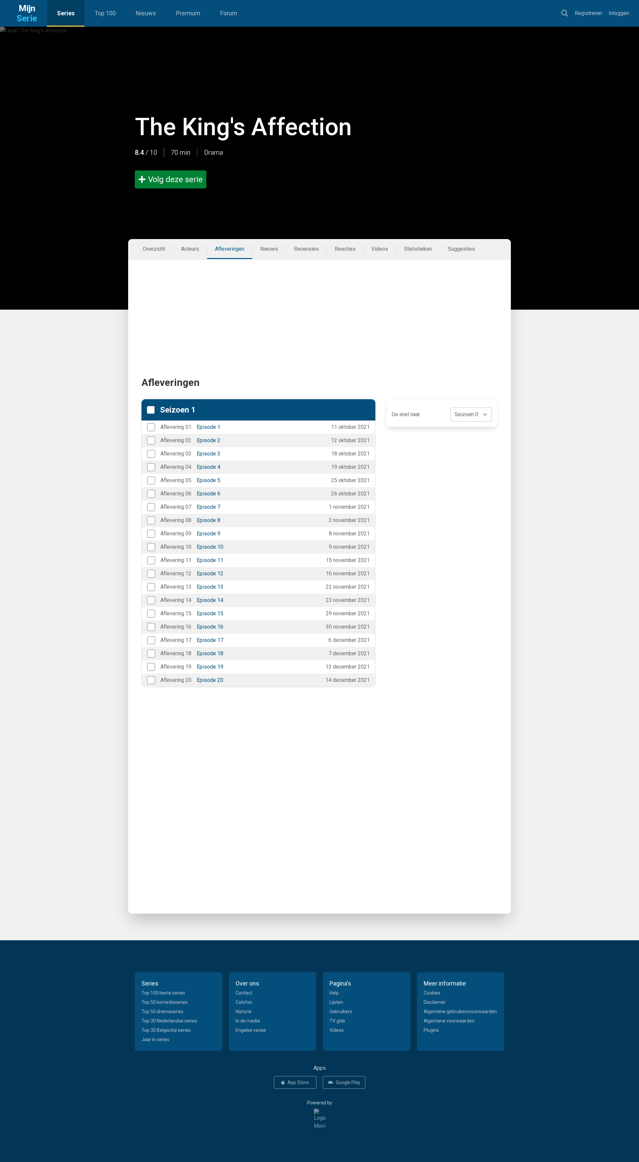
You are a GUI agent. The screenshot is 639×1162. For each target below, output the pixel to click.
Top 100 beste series (163, 993)
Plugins (431, 1030)
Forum (228, 13)
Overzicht (154, 249)
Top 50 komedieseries (164, 1002)
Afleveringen (229, 249)
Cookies (432, 993)
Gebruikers (340, 1011)
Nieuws (146, 13)
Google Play (348, 1082)
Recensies (306, 249)
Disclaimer (435, 1002)
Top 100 (105, 13)
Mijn (27, 13)
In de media (248, 1020)
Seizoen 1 (178, 410)
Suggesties (461, 249)
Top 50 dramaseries (162, 1011)
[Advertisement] (319, 306)
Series (66, 13)
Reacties (345, 249)
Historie (244, 1011)
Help (334, 993)
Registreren (588, 13)
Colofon (244, 1002)
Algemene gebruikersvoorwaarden (460, 1011)
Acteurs (190, 249)
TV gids (337, 1020)
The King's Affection (243, 127)
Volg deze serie (175, 179)
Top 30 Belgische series (166, 1030)
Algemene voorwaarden (449, 1020)
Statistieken (418, 249)
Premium (188, 13)
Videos (379, 249)
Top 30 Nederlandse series (169, 1020)
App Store (298, 1082)
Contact (244, 993)
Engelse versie (251, 1030)
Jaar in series (155, 1039)
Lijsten (336, 1002)
